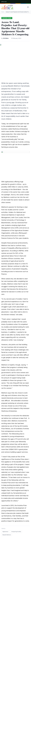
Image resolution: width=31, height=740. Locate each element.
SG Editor (6, 38)
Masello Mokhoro (6, 534)
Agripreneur (5, 531)
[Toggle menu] (28, 7)
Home (2, 11)
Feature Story (6, 18)
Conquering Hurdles (16, 531)
